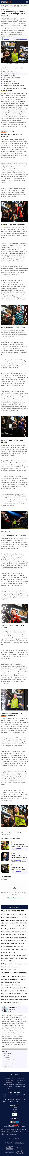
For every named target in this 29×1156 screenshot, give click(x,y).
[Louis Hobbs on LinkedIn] (8, 1011)
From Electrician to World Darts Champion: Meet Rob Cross (14, 932)
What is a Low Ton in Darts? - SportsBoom (14, 988)
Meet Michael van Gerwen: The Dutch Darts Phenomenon (14, 943)
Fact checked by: (18, 37)
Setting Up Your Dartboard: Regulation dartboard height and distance (14, 964)
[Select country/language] (14, 1114)
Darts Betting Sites (8, 1053)
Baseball (5, 1094)
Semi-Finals (5, 79)
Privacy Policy (9, 1086)
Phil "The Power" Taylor (8, 970)
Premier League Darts (14, 5)
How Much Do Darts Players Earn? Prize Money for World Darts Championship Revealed (14, 996)
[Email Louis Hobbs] (12, 1011)
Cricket (24, 1094)
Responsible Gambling (20, 1086)
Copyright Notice (9, 1080)
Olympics (18, 1099)
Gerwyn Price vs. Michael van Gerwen (11, 77)
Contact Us (14, 1107)
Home (2, 5)
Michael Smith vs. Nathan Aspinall (10, 71)
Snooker (11, 1101)
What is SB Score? (9, 1078)
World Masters (7, 1057)
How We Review (20, 1078)
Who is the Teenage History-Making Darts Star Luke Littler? (14, 946)
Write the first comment (14, 898)
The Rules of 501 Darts (8, 961)
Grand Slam (6, 1055)
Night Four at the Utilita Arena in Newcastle (12, 67)
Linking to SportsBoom (9, 1084)
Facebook (14, 1109)
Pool (24, 1099)
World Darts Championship (9, 967)
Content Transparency (9, 1076)
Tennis (17, 1101)
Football (11, 1097)
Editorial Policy (9, 1082)
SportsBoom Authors (20, 1076)
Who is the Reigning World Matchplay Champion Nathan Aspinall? (14, 934)
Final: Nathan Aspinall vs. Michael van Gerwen (13, 85)
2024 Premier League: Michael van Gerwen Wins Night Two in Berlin (14, 920)
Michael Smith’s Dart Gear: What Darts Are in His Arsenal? (14, 979)
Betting (11, 1094)
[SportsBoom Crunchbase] (17, 1122)
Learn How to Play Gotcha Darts (11, 1002)
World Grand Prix (7, 1065)
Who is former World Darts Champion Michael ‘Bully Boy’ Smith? (14, 940)
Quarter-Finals (6, 69)
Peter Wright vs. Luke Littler (9, 75)
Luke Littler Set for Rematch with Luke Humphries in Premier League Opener (14, 955)
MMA (5, 1099)
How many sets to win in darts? (11, 982)
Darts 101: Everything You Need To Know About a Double (14, 991)
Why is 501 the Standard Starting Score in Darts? (14, 976)
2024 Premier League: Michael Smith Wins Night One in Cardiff (14, 923)
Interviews (24, 1097)
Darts (6, 5)
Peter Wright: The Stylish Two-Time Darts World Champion (14, 929)
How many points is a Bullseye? (11, 985)
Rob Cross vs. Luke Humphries (9, 73)
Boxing (17, 1094)
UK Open (6, 1061)
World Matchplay (7, 1066)
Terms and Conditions (20, 1080)
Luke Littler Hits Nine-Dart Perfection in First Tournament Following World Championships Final (14, 958)
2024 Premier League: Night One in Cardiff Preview (14, 926)
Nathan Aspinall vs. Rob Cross (9, 81)
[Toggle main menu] (27, 2)
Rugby (4, 1101)
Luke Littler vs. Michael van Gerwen (11, 83)
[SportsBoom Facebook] (11, 1122)
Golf (18, 1097)
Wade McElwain (17, 39)
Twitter (14, 1111)
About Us (9, 1088)
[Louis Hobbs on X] (10, 1011)
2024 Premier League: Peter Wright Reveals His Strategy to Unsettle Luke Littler (14, 914)
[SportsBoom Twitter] (14, 1122)
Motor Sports (11, 1099)
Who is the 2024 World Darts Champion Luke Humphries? (14, 949)
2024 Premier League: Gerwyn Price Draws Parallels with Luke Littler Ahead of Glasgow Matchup (14, 917)
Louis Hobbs (6, 37)
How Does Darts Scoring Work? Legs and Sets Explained (14, 994)
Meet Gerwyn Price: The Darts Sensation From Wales (14, 937)
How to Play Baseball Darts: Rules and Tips (14, 999)
